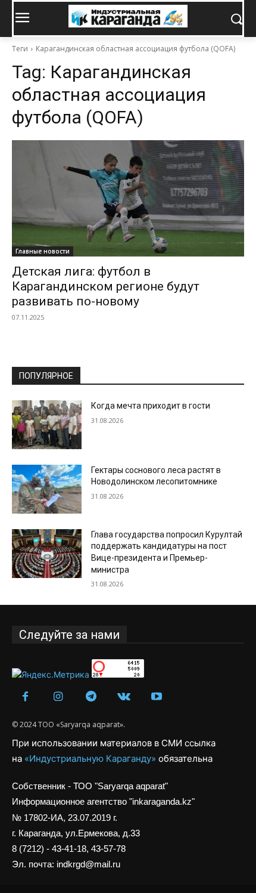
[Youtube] (156, 697)
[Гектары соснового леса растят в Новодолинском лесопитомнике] (47, 489)
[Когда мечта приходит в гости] (47, 424)
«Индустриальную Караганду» (91, 758)
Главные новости (42, 251)
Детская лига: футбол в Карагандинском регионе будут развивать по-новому (105, 286)
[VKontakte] (123, 697)
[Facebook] (25, 697)
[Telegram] (90, 697)
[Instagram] (58, 697)
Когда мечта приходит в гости (150, 405)
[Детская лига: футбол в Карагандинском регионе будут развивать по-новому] (128, 198)
